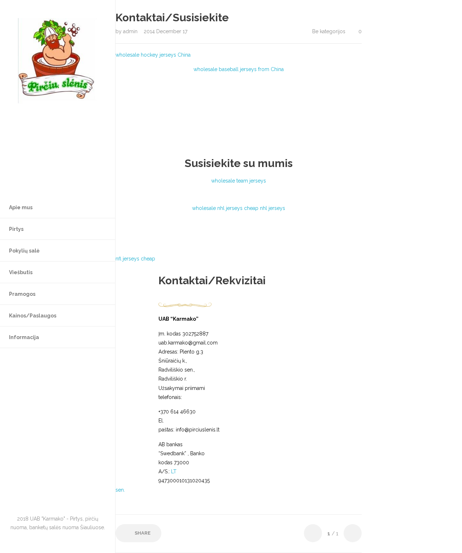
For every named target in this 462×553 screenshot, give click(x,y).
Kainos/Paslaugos (32, 316)
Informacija (24, 337)
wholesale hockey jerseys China (153, 55)
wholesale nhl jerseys (217, 208)
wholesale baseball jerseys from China (238, 69)
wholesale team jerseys (238, 181)
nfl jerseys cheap (135, 259)
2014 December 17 (165, 31)
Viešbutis (20, 272)
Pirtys (16, 229)
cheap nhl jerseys (264, 208)
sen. (120, 490)
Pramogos (22, 294)
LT (173, 471)
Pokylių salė (24, 251)
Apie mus (20, 207)
